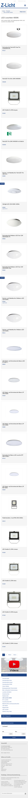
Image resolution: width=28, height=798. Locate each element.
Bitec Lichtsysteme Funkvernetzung (9, 690)
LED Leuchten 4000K (8, 12)
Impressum (3, 770)
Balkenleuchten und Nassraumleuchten (10, 703)
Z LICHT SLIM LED (18, 787)
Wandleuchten (5, 696)
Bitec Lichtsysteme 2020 (6, 784)
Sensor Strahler (5, 686)
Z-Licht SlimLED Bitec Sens (20, 783)
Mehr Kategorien (6, 716)
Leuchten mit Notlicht (6, 692)
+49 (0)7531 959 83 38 (8, 750)
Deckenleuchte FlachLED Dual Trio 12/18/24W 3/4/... (11, 48)
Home (3, 11)
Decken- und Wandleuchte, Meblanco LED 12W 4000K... (13, 299)
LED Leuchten (5, 709)
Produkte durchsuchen (8, 723)
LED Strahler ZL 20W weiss (9, 580)
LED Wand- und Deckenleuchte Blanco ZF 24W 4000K (13, 393)
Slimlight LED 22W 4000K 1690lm (11, 204)
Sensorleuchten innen (7, 680)
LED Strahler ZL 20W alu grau (10, 110)
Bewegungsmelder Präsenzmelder (9, 688)
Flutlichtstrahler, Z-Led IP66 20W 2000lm (12, 518)
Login (14, 1)
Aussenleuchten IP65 (6, 701)
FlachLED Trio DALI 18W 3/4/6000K (11, 78)
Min (3, 731)
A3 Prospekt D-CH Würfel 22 (7, 785)
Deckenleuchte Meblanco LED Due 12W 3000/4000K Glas (12, 267)
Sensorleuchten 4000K (7, 684)
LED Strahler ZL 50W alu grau (10, 612)
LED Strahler (5, 705)
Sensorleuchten (5, 678)
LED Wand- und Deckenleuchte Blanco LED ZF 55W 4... (13, 361)
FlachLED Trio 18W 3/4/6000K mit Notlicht (13, 141)
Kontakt (2, 766)
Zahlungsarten (4, 762)
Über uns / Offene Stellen (6, 765)
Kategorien (5, 675)
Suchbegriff (5, 726)
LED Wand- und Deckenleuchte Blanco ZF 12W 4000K (13, 424)
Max (16, 731)
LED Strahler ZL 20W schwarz (10, 549)
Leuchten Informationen (6, 759)
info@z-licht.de (6, 752)
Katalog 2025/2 (4, 781)
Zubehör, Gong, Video (7, 711)
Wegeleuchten (5, 707)
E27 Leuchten (5, 699)
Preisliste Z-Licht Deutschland (7, 777)
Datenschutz (3, 769)
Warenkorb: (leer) (22, 1)
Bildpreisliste (23, 11)
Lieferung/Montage (5, 761)
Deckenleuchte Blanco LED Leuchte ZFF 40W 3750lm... (12, 456)
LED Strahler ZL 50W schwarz (10, 643)
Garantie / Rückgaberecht (6, 763)
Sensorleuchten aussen (7, 682)
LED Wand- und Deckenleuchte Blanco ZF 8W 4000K (13, 487)
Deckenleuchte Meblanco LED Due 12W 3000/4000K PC (12, 236)
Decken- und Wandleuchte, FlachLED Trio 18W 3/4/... (13, 173)
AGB (2, 767)
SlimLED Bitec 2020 (5, 783)
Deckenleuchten (5, 694)
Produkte (8, 11)
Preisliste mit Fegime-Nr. (6, 779)
